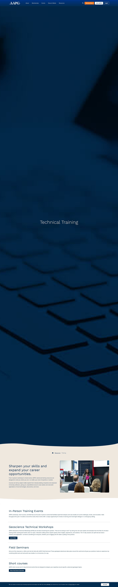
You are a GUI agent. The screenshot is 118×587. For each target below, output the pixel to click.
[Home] (52, 453)
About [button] (27, 3)
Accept (105, 584)
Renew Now (89, 3)
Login (106, 3)
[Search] (83, 3)
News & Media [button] (52, 3)
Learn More (13, 538)
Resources (57, 453)
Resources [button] (61, 3)
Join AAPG (99, 3)
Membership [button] (35, 3)
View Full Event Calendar (17, 570)
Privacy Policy (72, 584)
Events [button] (43, 3)
